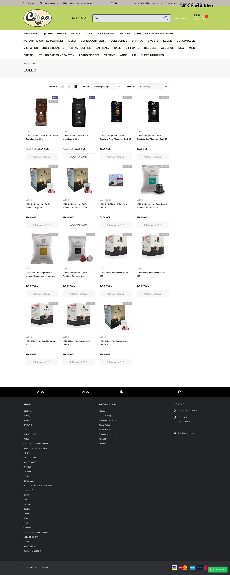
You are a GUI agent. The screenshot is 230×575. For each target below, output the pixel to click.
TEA (89, 33)
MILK (25, 523)
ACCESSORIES (118, 40)
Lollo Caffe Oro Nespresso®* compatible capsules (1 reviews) (40, 274)
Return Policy (104, 425)
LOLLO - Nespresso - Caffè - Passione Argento (38, 206)
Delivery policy (105, 416)
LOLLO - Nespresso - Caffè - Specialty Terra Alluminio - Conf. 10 (115, 137)
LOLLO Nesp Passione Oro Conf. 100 (114, 274)
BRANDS (137, 40)
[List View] (62, 87)
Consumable (28, 481)
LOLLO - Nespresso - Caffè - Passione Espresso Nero (75, 274)
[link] (42, 111)
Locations (103, 444)
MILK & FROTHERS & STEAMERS (43, 48)
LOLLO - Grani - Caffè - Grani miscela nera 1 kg (75, 137)
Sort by (131, 86)
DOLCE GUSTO (106, 33)
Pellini (125, 33)
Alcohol (26, 514)
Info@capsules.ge (51, 3)
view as (53, 86)
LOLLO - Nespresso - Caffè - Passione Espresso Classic (75, 206)
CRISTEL (28, 55)
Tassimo (109, 55)
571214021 (32, 3)
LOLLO (36, 64)
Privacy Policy (104, 430)
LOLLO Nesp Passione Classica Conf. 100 (77, 343)
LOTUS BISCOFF (89, 55)
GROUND (76, 33)
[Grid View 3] (68, 87)
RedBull (150, 48)
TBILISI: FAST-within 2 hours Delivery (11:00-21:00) (154, 3)
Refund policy (104, 439)
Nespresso (31, 33)
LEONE (26, 476)
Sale (117, 48)
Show (86, 86)
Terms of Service (106, 434)
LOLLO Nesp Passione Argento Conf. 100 (114, 343)
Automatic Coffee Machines (43, 40)
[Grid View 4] (74, 87)
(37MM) (48, 33)
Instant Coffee (80, 48)
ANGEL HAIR (128, 55)
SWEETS (153, 40)
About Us (102, 411)
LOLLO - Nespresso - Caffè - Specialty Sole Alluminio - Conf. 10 (152, 137)
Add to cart (78, 156)
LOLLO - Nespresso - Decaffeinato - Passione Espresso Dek (152, 206)
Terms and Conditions (108, 420)
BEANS (61, 33)
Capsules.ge (105, 200)
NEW (25, 518)
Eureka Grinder (92, 40)
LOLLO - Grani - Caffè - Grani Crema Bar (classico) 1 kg (42, 137)
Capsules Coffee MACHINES (154, 33)
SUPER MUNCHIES (152, 55)
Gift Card (132, 48)
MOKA (72, 40)
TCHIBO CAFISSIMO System (56, 55)
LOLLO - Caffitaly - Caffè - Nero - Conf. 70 (114, 206)
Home (26, 64)
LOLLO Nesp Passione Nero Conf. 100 (41, 343)
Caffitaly (102, 48)
